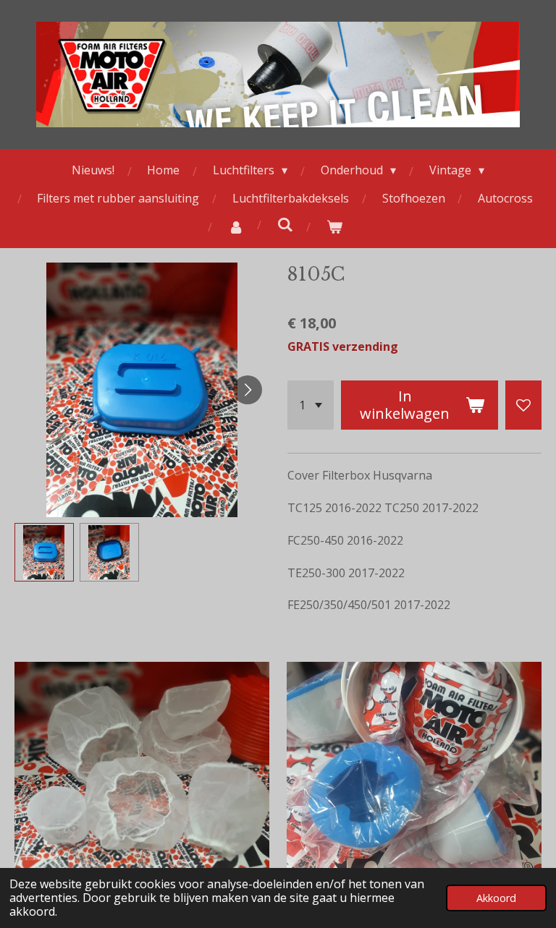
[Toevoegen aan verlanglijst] (523, 405)
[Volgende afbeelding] (247, 389)
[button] (44, 552)
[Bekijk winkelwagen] (334, 227)
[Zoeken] (285, 224)
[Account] (236, 227)
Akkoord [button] (496, 898)
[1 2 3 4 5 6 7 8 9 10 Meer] (310, 405)
